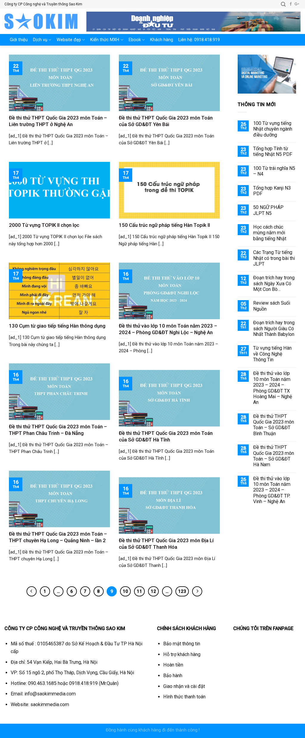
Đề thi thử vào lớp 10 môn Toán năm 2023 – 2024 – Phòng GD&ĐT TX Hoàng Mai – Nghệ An (272, 387)
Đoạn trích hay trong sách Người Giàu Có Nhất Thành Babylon (274, 328)
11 (139, 591)
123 (182, 591)
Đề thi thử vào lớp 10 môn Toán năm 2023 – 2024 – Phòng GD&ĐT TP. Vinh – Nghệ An (271, 490)
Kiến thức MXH (104, 39)
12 (153, 591)
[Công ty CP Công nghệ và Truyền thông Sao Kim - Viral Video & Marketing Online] (40, 21)
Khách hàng (161, 39)
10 (125, 591)
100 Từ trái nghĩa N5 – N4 (274, 171)
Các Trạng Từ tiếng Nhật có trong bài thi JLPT (274, 258)
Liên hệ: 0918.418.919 (199, 39)
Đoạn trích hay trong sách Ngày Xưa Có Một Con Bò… (274, 283)
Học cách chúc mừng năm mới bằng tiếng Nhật (269, 232)
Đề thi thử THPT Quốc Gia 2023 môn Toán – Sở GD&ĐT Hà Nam (273, 455)
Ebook (135, 39)
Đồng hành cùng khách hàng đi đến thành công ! (153, 730)
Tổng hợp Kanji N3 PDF (272, 190)
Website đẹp (69, 39)
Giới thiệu (19, 39)
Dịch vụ (40, 39)
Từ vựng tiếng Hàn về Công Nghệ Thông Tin (272, 353)
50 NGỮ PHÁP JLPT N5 (268, 210)
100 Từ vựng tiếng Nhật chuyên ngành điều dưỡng (272, 129)
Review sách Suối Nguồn (271, 305)
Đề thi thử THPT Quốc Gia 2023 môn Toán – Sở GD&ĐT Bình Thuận (273, 424)
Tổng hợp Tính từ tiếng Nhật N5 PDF (272, 151)
